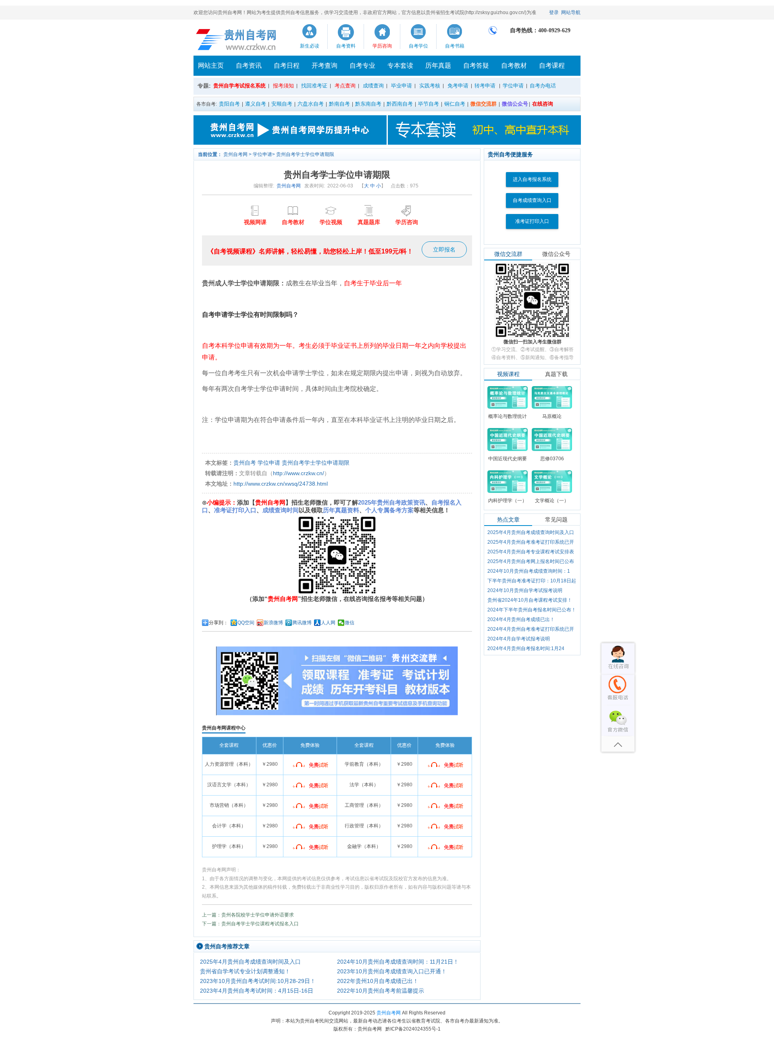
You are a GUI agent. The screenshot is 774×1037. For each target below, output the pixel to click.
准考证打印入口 (532, 221)
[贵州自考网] (236, 39)
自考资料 (346, 46)
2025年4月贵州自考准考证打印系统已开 (530, 542)
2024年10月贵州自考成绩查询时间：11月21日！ (398, 961)
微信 (349, 623)
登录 (554, 12)
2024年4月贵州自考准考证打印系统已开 (530, 629)
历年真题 (438, 65)
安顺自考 (281, 104)
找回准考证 (314, 86)
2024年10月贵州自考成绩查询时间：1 (528, 571)
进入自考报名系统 (532, 179)
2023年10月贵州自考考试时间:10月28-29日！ (258, 981)
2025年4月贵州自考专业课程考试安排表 (530, 552)
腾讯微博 (302, 623)
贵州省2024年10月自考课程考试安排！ (529, 600)
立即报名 (444, 249)
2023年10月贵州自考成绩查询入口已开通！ (392, 971)
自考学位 (418, 46)
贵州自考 (244, 462)
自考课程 (552, 65)
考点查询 (345, 86)
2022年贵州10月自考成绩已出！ (377, 981)
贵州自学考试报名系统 (239, 86)
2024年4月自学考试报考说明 (518, 639)
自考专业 (362, 65)
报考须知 (283, 86)
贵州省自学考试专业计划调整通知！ (245, 971)
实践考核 (429, 86)
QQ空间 (245, 623)
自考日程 (287, 65)
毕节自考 (428, 104)
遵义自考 (255, 104)
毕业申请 (401, 86)
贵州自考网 (235, 154)
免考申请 (457, 86)
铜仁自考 (454, 104)
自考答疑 (476, 65)
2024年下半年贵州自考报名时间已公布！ (531, 610)
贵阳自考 (229, 104)
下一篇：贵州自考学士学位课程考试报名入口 (250, 924)
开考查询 (324, 65)
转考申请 (484, 86)
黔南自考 (339, 104)
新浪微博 (273, 623)
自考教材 (514, 65)
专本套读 (400, 65)
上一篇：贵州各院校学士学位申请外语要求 (248, 915)
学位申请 (513, 86)
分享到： (218, 623)
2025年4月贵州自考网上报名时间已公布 (530, 561)
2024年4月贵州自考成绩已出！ (521, 619)
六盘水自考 (311, 104)
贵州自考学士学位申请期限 (305, 154)
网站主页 (211, 65)
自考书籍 (454, 46)
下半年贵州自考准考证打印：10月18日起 (531, 581)
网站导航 (570, 12)
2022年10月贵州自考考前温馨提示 (380, 990)
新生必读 (309, 46)
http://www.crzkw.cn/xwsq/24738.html (280, 483)
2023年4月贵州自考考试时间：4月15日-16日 (256, 990)
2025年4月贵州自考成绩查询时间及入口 (250, 961)
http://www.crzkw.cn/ (298, 473)
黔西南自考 (400, 104)
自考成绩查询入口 (532, 200)
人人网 (328, 623)
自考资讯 (249, 65)
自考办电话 (543, 86)
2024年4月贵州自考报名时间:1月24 (525, 648)
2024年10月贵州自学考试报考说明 (524, 590)
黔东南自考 (368, 104)
